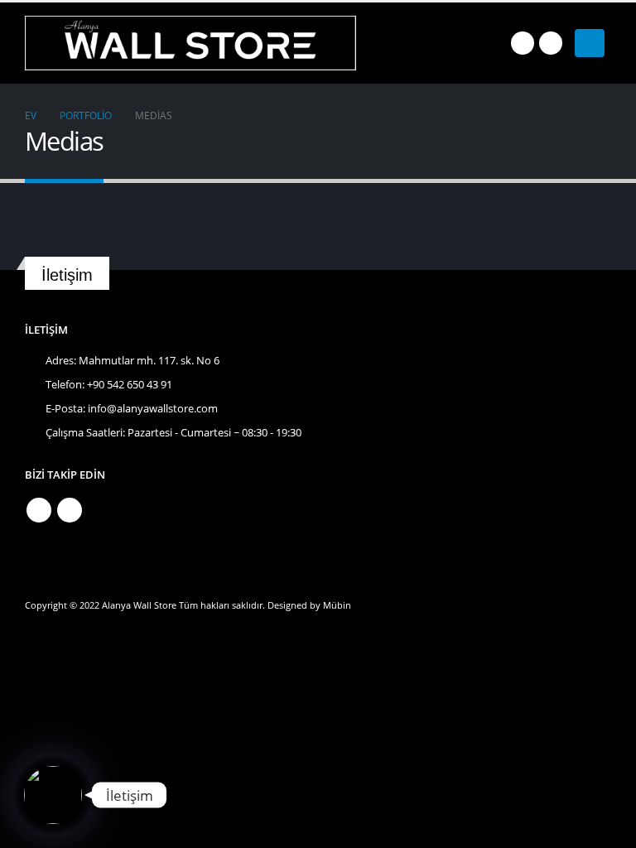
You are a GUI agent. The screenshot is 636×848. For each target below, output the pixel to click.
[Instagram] (550, 43)
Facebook (38, 510)
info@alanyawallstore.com (153, 409)
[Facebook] (522, 43)
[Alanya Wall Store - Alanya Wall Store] (190, 43)
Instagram (69, 510)
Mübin (337, 605)
